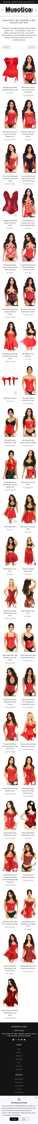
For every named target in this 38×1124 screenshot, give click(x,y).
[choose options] (15, 81)
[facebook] (13, 1039)
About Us (19, 1052)
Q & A (19, 1062)
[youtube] (24, 1039)
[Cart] (36, 10)
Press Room (19, 1059)
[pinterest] (21, 1039)
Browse (6, 47)
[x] (16, 1039)
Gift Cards (19, 1066)
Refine (32, 47)
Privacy (19, 1089)
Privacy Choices (19, 1092)
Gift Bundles (19, 1069)
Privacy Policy (16, 1115)
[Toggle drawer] (2, 10)
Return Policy (19, 1082)
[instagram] (18, 1039)
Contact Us (19, 1055)
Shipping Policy (19, 1079)
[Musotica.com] (19, 10)
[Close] (36, 1097)
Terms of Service (19, 1085)
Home (19, 1049)
